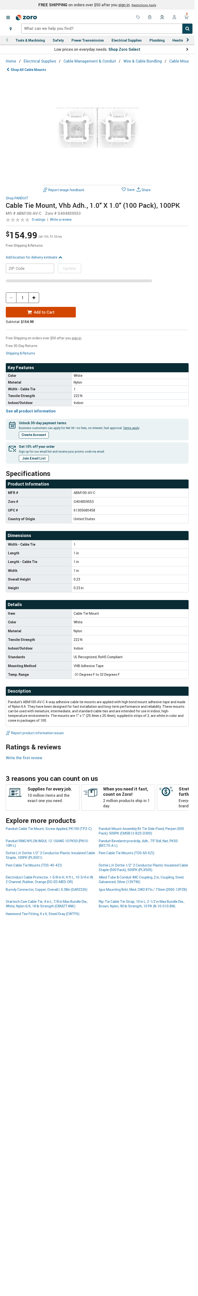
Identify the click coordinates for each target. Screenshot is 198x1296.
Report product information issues (37, 733)
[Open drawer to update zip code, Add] (10, 28)
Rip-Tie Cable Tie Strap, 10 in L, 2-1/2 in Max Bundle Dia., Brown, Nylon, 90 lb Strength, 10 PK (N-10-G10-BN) (141, 903)
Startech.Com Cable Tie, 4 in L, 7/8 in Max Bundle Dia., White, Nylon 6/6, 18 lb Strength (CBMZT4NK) (47, 903)
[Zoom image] (97, 129)
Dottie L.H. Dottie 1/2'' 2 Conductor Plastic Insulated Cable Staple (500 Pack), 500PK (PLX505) (143, 867)
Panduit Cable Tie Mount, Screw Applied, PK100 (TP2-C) (49, 828)
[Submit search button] (187, 29)
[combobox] (106, 29)
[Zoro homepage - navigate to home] (26, 17)
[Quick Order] (150, 18)
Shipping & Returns (20, 353)
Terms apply (131, 428)
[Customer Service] (162, 18)
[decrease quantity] (11, 297)
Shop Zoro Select (124, 49)
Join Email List (34, 458)
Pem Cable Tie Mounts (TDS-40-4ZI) (34, 865)
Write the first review (24, 757)
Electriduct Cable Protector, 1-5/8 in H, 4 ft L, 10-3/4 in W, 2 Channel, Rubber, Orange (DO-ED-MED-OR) (49, 879)
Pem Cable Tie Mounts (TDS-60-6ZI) (126, 853)
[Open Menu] (8, 18)
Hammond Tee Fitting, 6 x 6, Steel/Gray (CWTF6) (42, 913)
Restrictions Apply (144, 5)
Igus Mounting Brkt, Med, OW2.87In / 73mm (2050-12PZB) (143, 889)
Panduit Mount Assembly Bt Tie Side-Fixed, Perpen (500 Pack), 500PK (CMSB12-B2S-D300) (141, 830)
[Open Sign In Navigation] (174, 18)
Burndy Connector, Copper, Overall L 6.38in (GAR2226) (46, 889)
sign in (124, 5)
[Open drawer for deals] (138, 18)
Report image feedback (66, 190)
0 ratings (38, 219)
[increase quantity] (33, 297)
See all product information (31, 411)
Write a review (61, 219)
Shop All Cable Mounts (28, 69)
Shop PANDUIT (17, 198)
